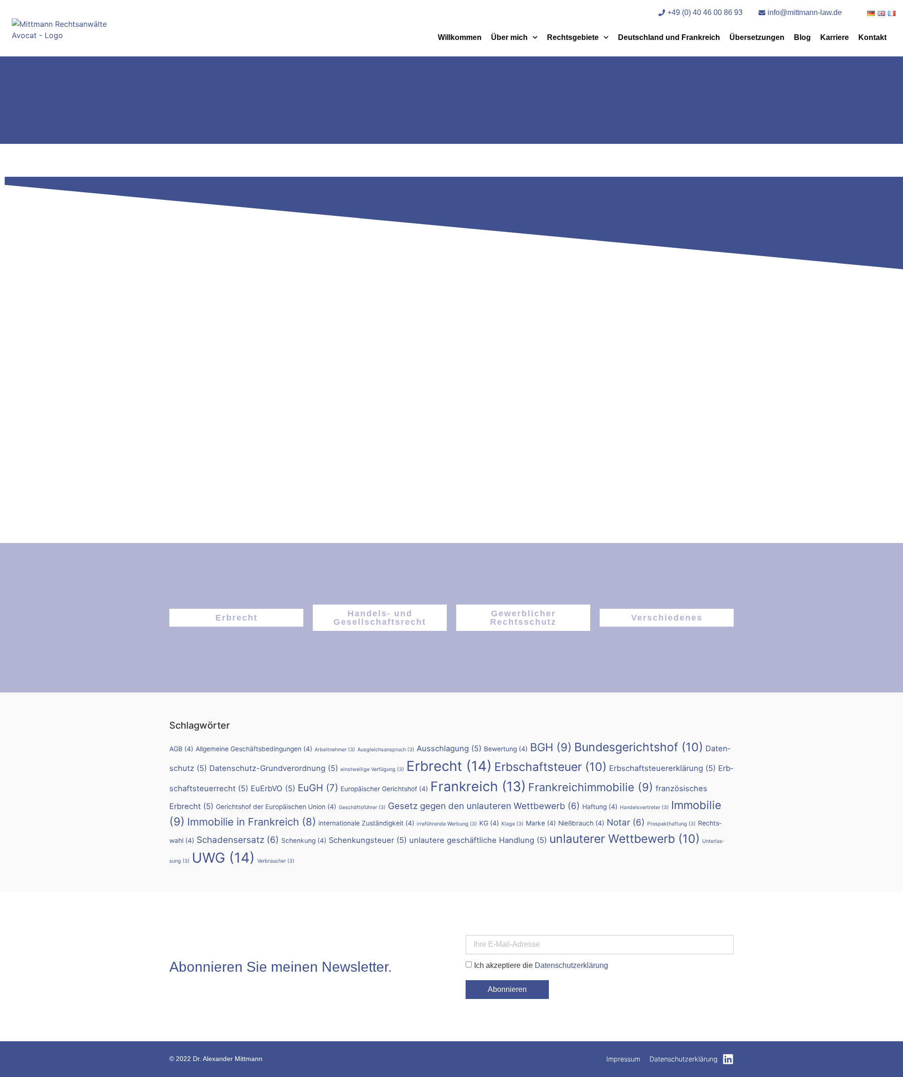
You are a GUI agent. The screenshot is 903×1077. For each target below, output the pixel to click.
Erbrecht (236, 617)
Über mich (509, 37)
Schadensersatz (238, 839)
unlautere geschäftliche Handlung (478, 840)
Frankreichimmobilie (590, 787)
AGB (181, 749)
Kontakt (872, 37)
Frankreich (478, 786)
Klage (512, 824)
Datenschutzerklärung (571, 965)
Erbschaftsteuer (550, 767)
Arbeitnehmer (335, 750)
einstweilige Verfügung (372, 769)
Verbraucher (275, 861)
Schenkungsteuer (368, 840)
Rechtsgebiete (573, 37)
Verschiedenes (667, 617)
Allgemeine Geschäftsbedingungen (254, 749)
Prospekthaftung (671, 824)
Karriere (834, 37)
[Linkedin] (728, 1059)
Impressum (623, 1059)
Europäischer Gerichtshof (384, 789)
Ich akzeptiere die (541, 965)
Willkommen (460, 37)
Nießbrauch (581, 823)
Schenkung (303, 840)
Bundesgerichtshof (638, 747)
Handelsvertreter (644, 807)
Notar (626, 822)
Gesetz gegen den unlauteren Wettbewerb (484, 806)
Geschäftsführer (362, 807)
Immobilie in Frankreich (251, 822)
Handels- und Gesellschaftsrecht (379, 618)
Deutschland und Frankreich (669, 37)
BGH (551, 747)
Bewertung (506, 749)
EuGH (318, 788)
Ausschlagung (449, 748)
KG (489, 823)
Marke (541, 823)
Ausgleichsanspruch (385, 750)
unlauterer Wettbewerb (624, 839)
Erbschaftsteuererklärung (662, 768)
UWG (223, 857)
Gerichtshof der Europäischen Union (276, 806)
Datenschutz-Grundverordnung (273, 768)
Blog (802, 37)
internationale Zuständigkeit (366, 823)
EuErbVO (273, 788)
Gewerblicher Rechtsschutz (523, 618)
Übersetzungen (756, 37)
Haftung (600, 806)
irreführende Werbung (447, 824)
